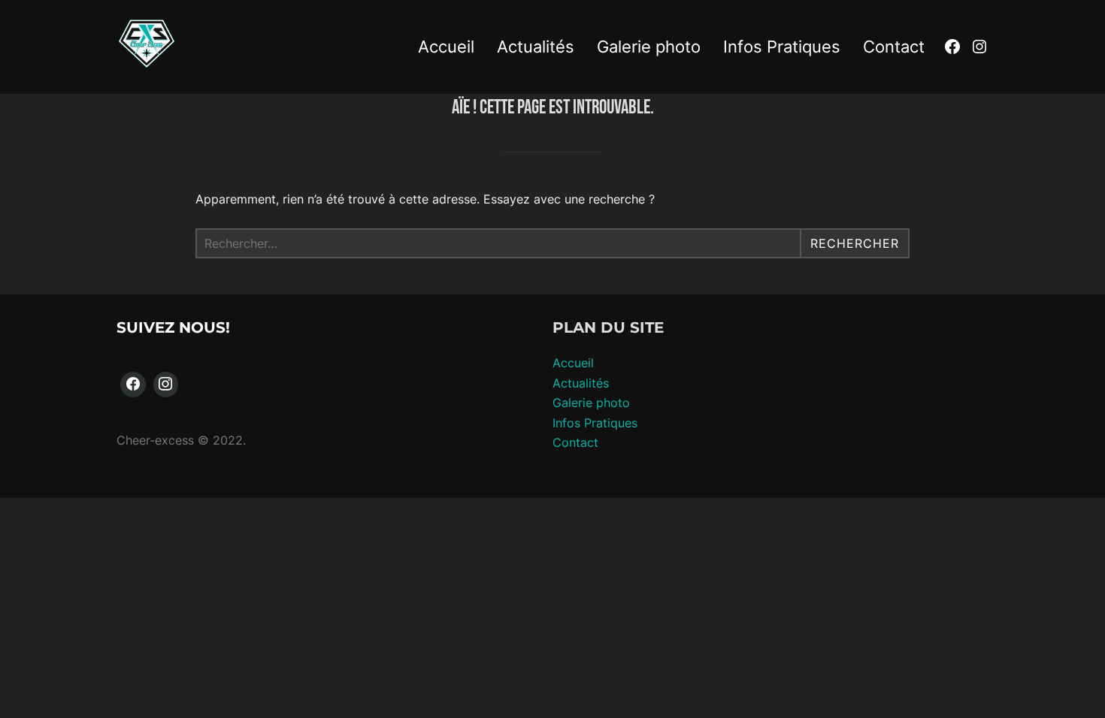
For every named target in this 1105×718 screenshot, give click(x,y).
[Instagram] (166, 384)
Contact (894, 46)
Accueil (446, 46)
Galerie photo (649, 46)
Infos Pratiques (781, 46)
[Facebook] (133, 384)
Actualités (535, 46)
